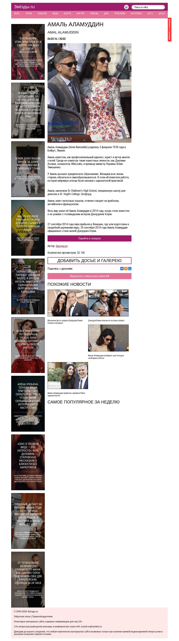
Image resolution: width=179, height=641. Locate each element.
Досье (162, 13)
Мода (55, 13)
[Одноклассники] (126, 268)
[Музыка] (127, 7)
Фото (150, 13)
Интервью (136, 13)
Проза (28, 13)
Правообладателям (42, 616)
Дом (106, 13)
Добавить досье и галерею (89, 260)
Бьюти (67, 13)
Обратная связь (22, 616)
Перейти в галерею (89, 238)
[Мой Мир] (129, 268)
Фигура (80, 13)
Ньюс (17, 13)
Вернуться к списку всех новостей (89, 276)
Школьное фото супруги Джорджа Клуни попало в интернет (65, 321)
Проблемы (119, 13)
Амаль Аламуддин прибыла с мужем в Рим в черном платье (66, 394)
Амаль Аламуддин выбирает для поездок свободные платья (106, 356)
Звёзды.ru (24, 6)
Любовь (94, 13)
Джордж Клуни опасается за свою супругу (106, 320)
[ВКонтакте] (122, 268)
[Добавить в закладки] (169, 29)
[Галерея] (89, 93)
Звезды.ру (62, 246)
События (42, 13)
